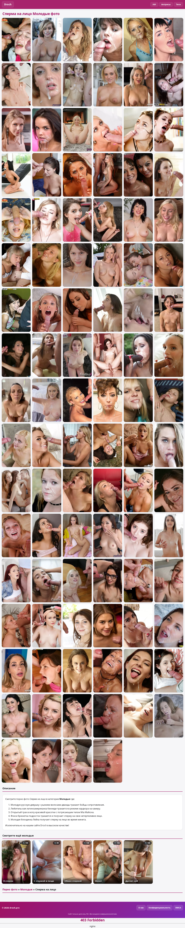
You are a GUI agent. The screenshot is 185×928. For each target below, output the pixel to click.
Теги (178, 4)
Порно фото (9, 889)
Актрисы (166, 4)
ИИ (154, 4)
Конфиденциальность (160, 907)
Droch (8, 4)
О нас (141, 907)
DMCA (178, 907)
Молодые (26, 889)
